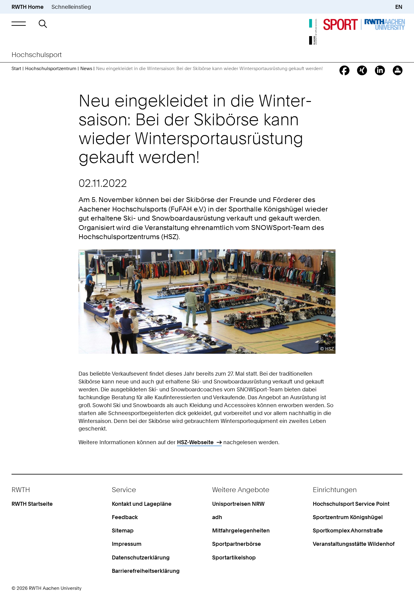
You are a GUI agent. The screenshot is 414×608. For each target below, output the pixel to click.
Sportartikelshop (234, 557)
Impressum (127, 543)
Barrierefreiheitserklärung (146, 570)
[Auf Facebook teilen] (344, 71)
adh (217, 517)
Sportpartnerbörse (236, 543)
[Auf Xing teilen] (362, 71)
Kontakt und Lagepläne (142, 503)
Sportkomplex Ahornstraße (348, 530)
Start (16, 68)
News (86, 68)
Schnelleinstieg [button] (71, 6)
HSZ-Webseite (195, 442)
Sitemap (123, 530)
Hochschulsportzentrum (50, 68)
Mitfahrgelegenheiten (241, 530)
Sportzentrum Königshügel (348, 517)
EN (398, 6)
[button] (19, 23)
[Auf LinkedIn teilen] (380, 71)
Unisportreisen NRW (238, 503)
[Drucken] (398, 71)
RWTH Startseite (32, 503)
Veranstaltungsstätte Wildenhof (354, 543)
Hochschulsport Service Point (351, 503)
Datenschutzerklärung (141, 557)
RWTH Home (28, 6)
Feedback (125, 517)
